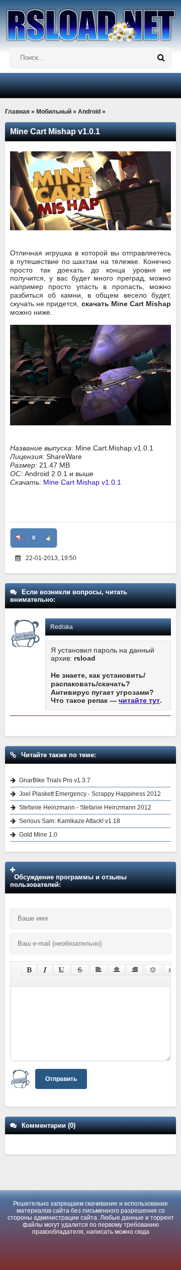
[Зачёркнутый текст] (79, 969)
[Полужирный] (29, 969)
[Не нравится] (19, 538)
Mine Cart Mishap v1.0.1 (82, 482)
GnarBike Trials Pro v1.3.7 (54, 780)
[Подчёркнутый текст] (61, 969)
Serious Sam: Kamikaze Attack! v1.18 (69, 821)
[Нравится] (49, 538)
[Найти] (161, 58)
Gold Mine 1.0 (38, 834)
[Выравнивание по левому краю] (98, 969)
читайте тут (139, 700)
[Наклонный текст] (45, 969)
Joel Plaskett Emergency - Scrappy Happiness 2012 (90, 793)
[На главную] (90, 21)
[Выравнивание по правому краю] (134, 969)
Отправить (61, 1078)
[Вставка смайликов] (153, 969)
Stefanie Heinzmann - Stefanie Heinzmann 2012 (85, 807)
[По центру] (116, 969)
